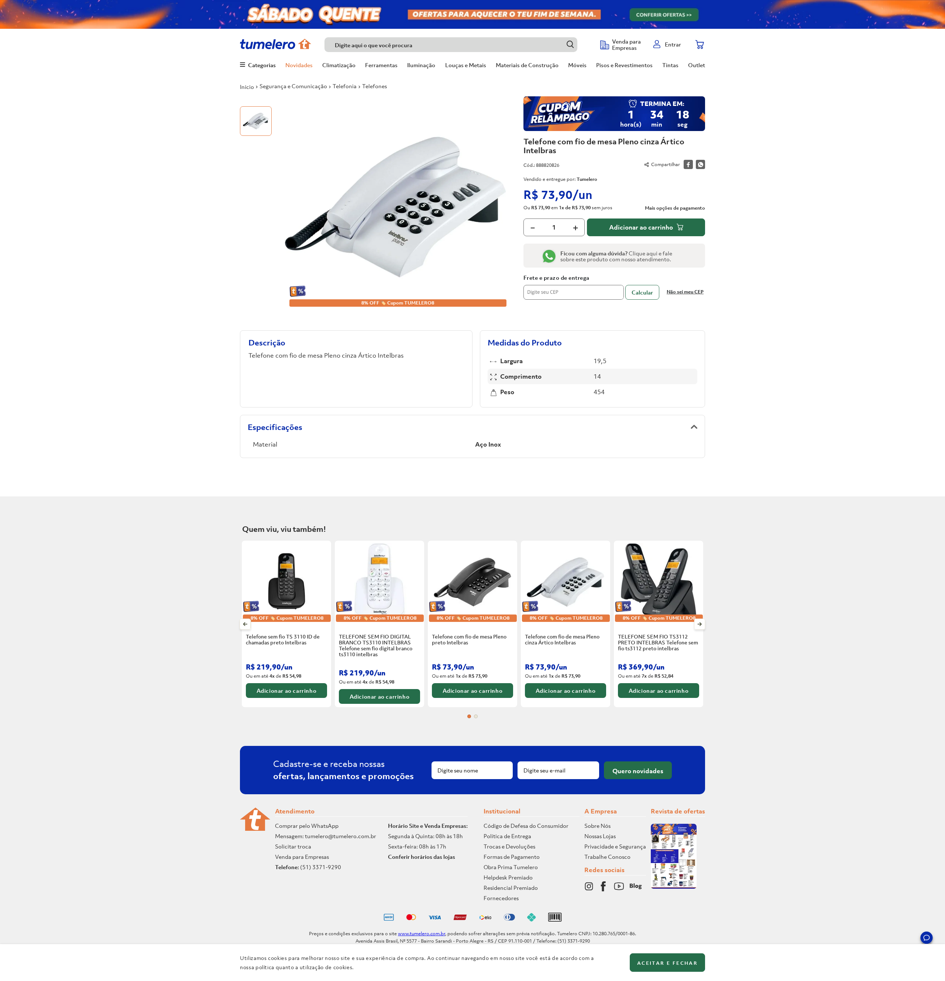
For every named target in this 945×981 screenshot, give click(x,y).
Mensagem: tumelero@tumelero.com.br (325, 836)
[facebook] (688, 164)
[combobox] (458, 44)
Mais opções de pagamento (675, 208)
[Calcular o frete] (642, 292)
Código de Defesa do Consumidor (526, 825)
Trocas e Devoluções (509, 846)
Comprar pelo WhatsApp (307, 825)
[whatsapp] (700, 164)
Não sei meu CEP (685, 292)
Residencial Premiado (511, 887)
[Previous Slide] (245, 624)
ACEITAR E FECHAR (667, 963)
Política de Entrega (507, 836)
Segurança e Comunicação (293, 86)
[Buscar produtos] (570, 44)
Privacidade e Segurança (615, 846)
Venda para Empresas (302, 856)
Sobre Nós (597, 825)
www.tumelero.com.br (421, 933)
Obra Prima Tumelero (511, 867)
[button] (926, 939)
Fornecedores (501, 898)
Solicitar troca (293, 846)
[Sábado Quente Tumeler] (472, 14)
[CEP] (573, 287)
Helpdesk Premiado (508, 877)
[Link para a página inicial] (247, 87)
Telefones (374, 86)
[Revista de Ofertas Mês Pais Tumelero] (674, 886)
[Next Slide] (699, 624)
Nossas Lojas (600, 836)
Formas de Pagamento (512, 856)
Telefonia (345, 86)
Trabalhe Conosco (607, 856)
